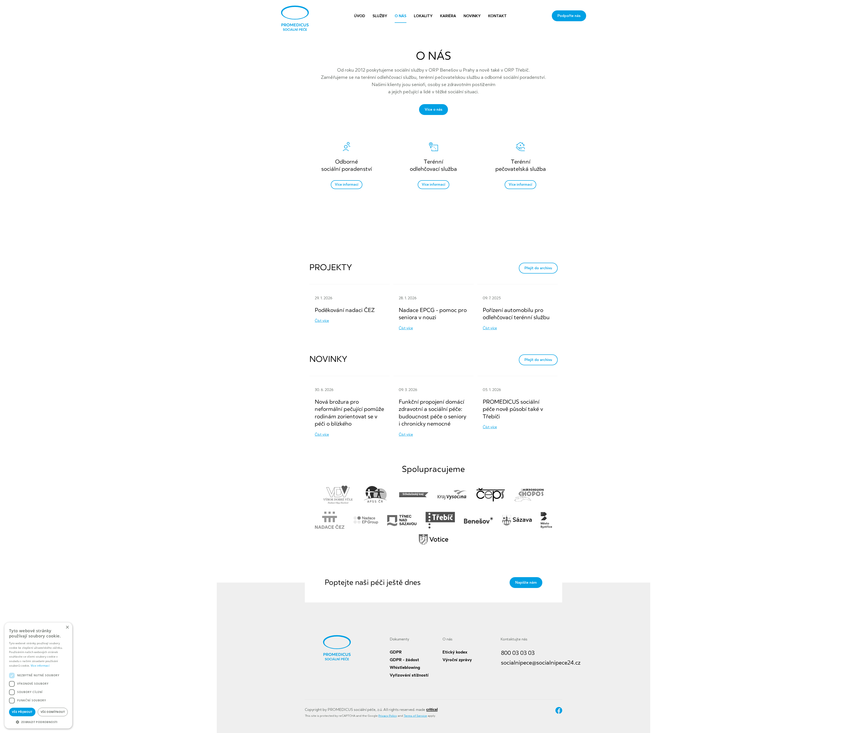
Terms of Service (415, 716)
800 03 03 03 (518, 653)
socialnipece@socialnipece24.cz (540, 663)
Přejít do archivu (538, 268)
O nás (447, 639)
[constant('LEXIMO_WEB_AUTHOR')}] (432, 709)
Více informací (40, 665)
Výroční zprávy (457, 659)
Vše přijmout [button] (22, 712)
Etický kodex (455, 652)
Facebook (558, 710)
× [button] (67, 627)
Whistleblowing (405, 667)
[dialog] (38, 675)
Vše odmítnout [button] (53, 712)
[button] (38, 721)
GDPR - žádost (404, 659)
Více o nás (433, 109)
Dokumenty (399, 639)
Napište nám (526, 582)
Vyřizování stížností (409, 675)
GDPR (396, 652)
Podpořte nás (568, 16)
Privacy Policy (387, 716)
